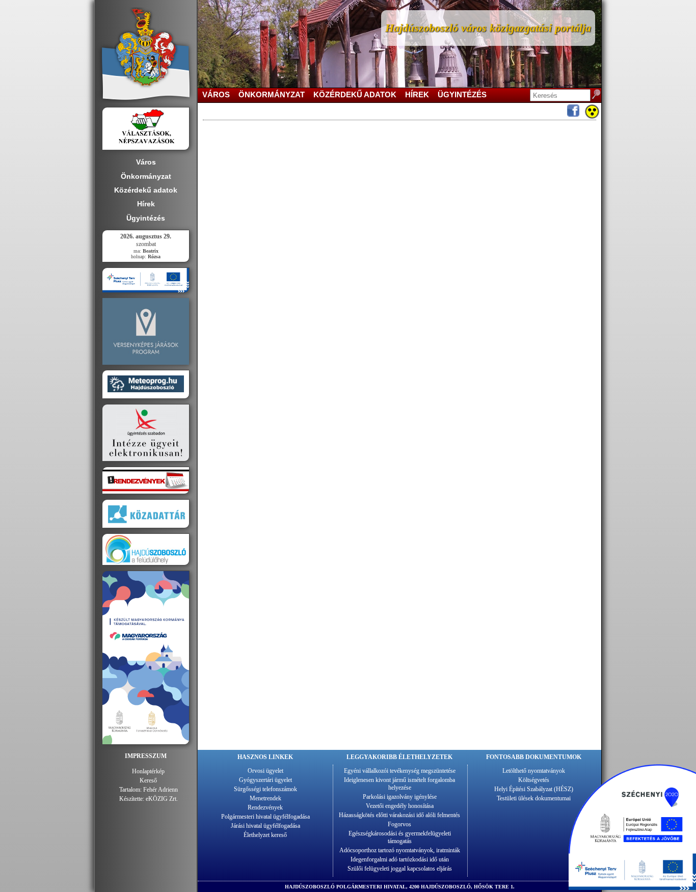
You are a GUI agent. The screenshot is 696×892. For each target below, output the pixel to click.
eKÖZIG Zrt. (162, 798)
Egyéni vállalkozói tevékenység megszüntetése (400, 770)
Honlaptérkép (148, 771)
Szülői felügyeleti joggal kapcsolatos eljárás (399, 868)
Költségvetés (533, 779)
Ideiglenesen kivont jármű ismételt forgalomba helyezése (399, 783)
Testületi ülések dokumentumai (534, 798)
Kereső (148, 780)
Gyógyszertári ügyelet (265, 779)
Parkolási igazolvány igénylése (400, 796)
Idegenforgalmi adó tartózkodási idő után (400, 859)
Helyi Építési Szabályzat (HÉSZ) (533, 789)
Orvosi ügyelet (265, 770)
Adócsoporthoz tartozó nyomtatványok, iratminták (399, 850)
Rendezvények (265, 807)
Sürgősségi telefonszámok (265, 789)
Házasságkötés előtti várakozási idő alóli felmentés (399, 815)
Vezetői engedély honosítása (400, 805)
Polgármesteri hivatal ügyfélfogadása (265, 816)
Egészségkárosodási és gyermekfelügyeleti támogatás (400, 837)
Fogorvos (399, 824)
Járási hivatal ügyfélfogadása (265, 825)
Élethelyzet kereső (265, 835)
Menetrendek (265, 798)
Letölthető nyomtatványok (533, 770)
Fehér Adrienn (160, 789)
